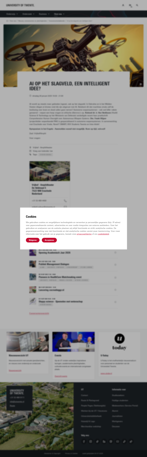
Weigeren (33, 240)
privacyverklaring (84, 234)
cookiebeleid (103, 234)
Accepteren (49, 240)
